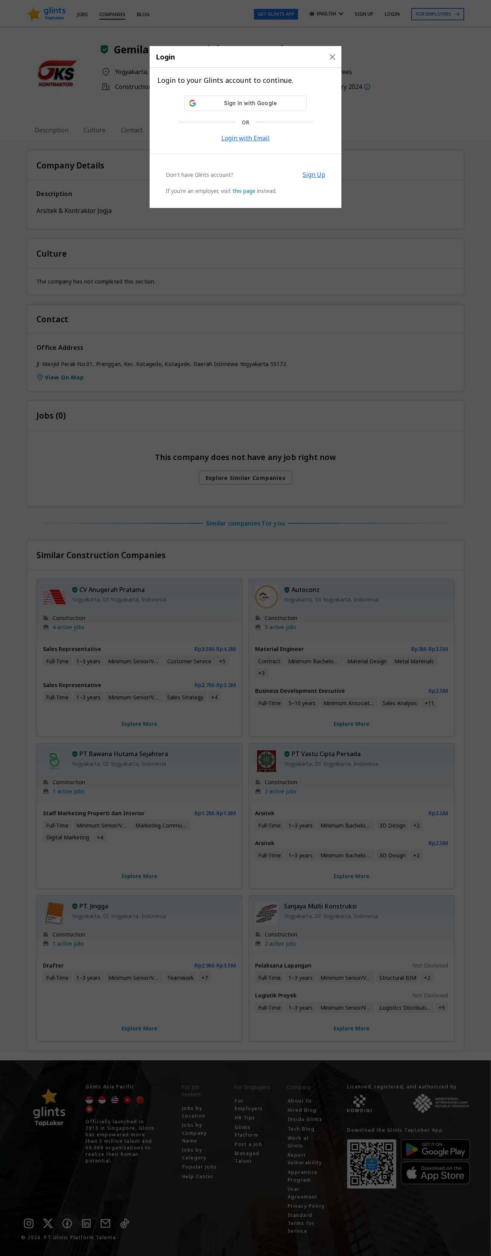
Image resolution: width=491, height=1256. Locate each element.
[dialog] (245, 127)
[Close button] (332, 57)
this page (243, 190)
